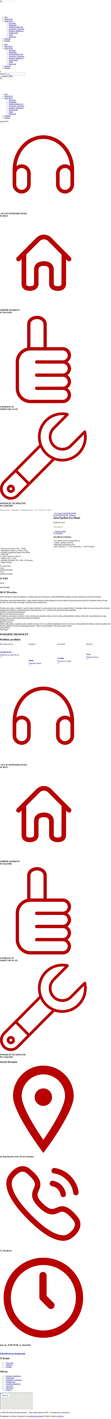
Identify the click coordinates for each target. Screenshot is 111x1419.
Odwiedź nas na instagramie (12, 1353)
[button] (55, 72)
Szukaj (2, 74)
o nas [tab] (2, 568)
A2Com (60, 1416)
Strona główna (5, 510)
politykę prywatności (36, 1416)
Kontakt (7, 41)
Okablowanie (13, 33)
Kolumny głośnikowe (16, 31)
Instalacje (7, 39)
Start (5, 17)
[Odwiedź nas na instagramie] (0, 1349)
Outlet (11, 35)
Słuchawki (12, 37)
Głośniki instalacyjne (16, 27)
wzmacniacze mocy (26, 510)
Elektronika (13, 25)
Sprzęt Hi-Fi (8, 21)
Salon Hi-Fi (8, 19)
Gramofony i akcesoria (16, 29)
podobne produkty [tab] (6, 570)
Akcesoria (12, 23)
